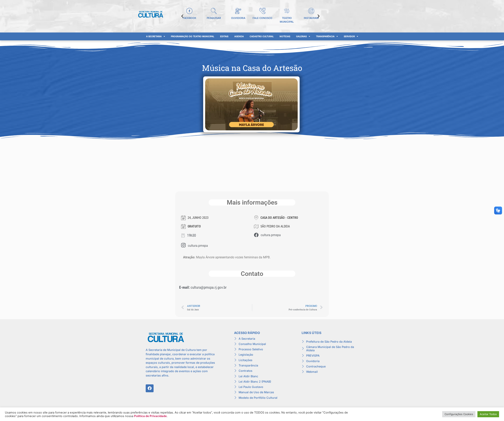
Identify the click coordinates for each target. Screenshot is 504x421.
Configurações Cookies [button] (459, 414)
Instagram (311, 18)
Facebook (189, 18)
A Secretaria (154, 36)
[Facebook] (150, 388)
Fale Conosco (262, 18)
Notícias (285, 36)
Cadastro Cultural (262, 36)
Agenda (239, 36)
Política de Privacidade (150, 416)
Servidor (349, 36)
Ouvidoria (238, 18)
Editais (224, 36)
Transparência (325, 36)
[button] (318, 16)
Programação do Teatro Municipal (192, 36)
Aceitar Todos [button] (488, 414)
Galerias (301, 36)
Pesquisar (214, 18)
